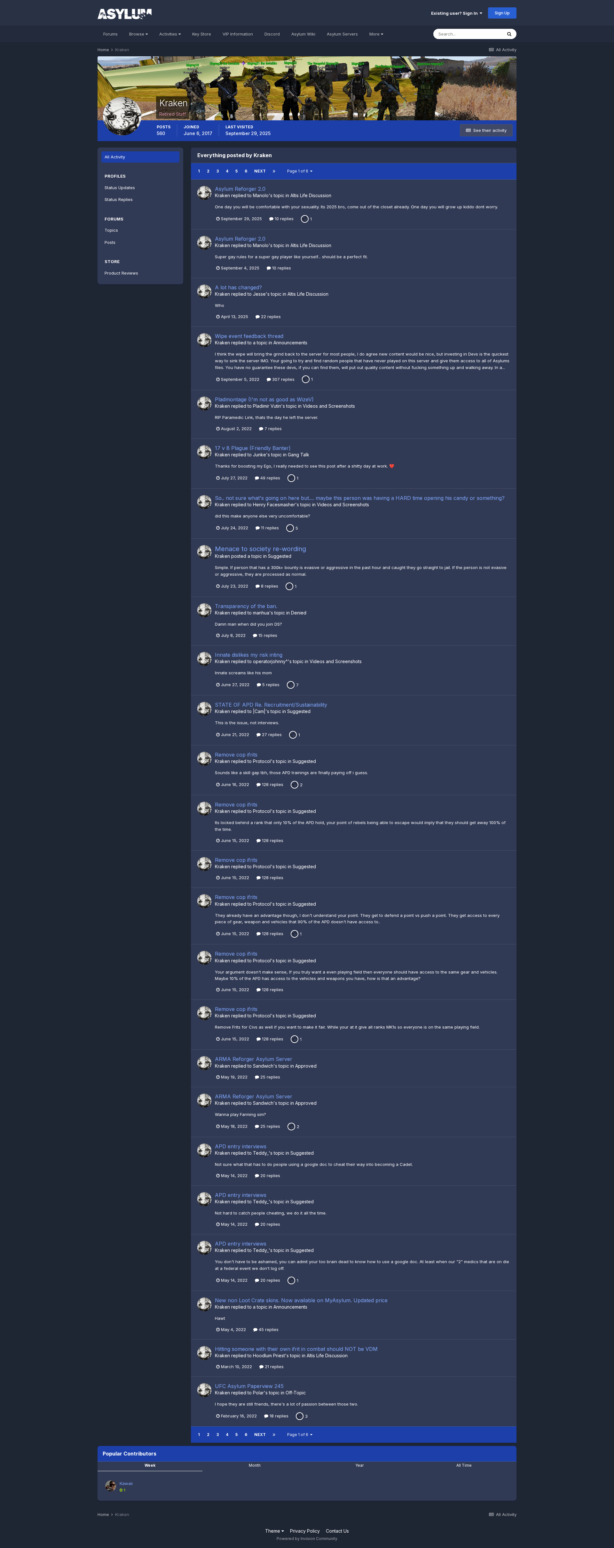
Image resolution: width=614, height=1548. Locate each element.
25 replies (269, 1076)
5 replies (270, 684)
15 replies (267, 635)
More (374, 33)
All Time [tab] (464, 1465)
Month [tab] (255, 1465)
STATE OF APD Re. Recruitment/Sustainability (271, 705)
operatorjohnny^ (270, 661)
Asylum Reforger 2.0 (240, 189)
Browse (137, 33)
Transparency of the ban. (246, 606)
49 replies (269, 477)
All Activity (115, 156)
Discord (272, 33)
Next (260, 171)
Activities (168, 33)
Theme (273, 1531)
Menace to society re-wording (260, 549)
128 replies (272, 784)
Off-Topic (296, 1392)
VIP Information (238, 33)
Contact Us (337, 1531)
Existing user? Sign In (455, 13)
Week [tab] (150, 1465)
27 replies (271, 734)
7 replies (272, 428)
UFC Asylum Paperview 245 (249, 1386)
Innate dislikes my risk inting (248, 655)
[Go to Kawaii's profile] (110, 1485)
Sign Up (502, 12)
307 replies (283, 379)
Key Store (201, 33)
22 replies (270, 316)
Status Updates (120, 187)
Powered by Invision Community (307, 1538)
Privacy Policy (305, 1531)
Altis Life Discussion (310, 195)
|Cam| (259, 711)
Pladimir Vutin (267, 406)
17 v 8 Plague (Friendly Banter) (253, 448)
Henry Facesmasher (274, 504)
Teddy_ (261, 1153)
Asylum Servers (342, 33)
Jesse (259, 294)
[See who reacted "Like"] (305, 218)
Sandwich (263, 1066)
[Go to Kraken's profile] (204, 193)
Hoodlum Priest (269, 1355)
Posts (110, 242)
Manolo (261, 195)
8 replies (269, 586)
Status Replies (119, 199)
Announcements (290, 342)
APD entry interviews (240, 1146)
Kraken (222, 195)
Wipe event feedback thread (249, 336)
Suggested (279, 556)
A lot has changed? (238, 287)
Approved (306, 1066)
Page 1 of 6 (298, 171)
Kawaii (126, 1483)
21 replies (274, 1366)
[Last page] (274, 171)
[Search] (509, 34)
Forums (110, 33)
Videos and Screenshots (329, 406)
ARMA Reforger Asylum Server (253, 1059)
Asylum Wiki (303, 33)
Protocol (262, 761)
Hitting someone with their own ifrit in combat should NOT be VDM (296, 1349)
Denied (298, 612)
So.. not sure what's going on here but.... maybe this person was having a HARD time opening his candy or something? (360, 498)
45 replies (268, 1329)
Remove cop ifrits (236, 754)
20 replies (269, 1175)
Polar (258, 1392)
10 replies (283, 218)
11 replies (269, 527)
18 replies (278, 1415)
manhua (261, 612)
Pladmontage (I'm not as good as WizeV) (264, 399)
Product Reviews (121, 273)
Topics (111, 230)
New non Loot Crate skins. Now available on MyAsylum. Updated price (301, 1300)
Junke (259, 454)
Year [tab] (359, 1465)
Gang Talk (298, 454)
